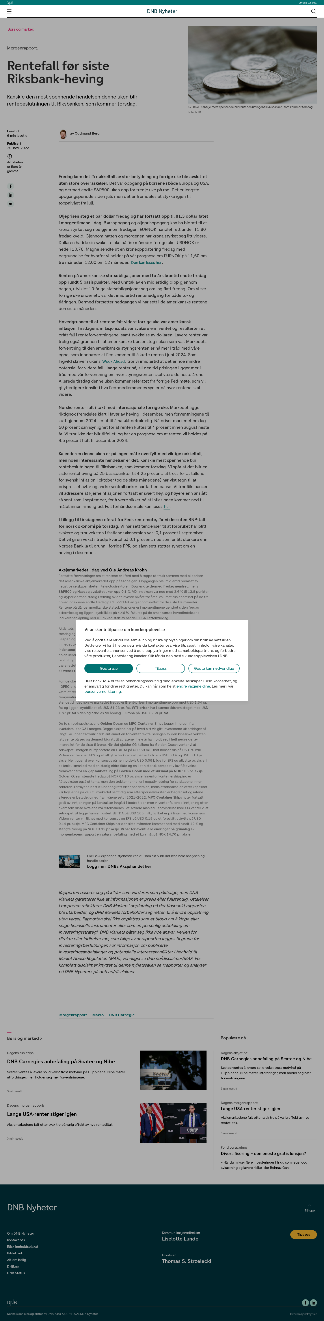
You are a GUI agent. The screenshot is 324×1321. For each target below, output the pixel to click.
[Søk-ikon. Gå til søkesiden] (313, 11)
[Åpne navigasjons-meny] (9, 11)
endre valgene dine (193, 686)
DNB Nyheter (162, 11)
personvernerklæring (102, 691)
